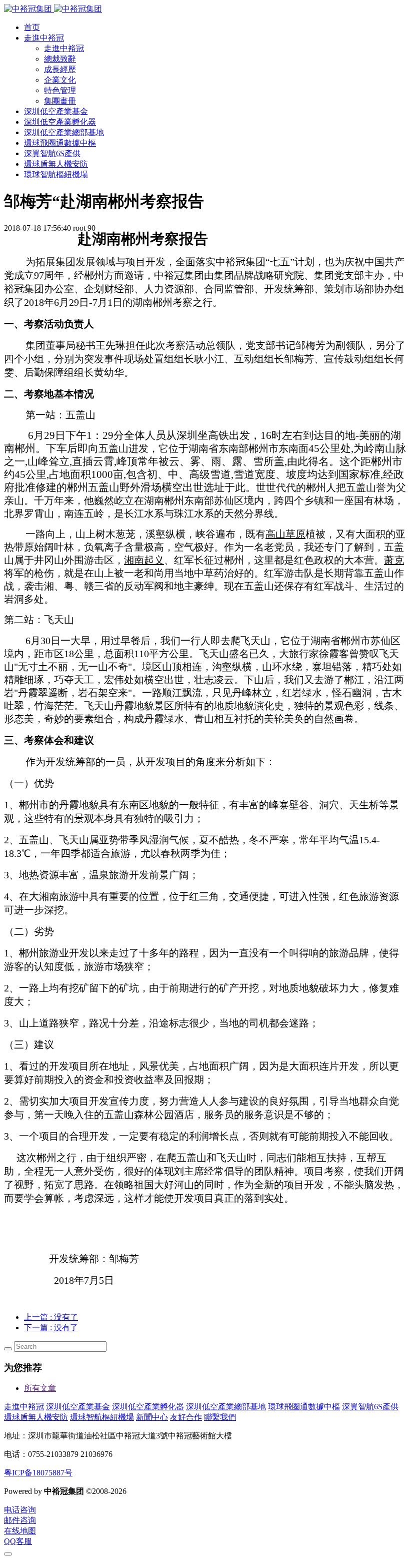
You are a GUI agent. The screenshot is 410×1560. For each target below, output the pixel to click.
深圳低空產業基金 (78, 1406)
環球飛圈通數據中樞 (304, 1406)
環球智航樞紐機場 (102, 1417)
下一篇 (51, 1327)
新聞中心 (152, 1417)
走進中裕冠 (24, 1406)
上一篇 (51, 1317)
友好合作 (186, 1417)
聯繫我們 (220, 1417)
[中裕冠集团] (53, 9)
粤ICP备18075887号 (38, 1472)
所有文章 (40, 1388)
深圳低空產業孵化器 (148, 1406)
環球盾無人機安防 (36, 1417)
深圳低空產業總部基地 (226, 1406)
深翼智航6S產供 (370, 1406)
